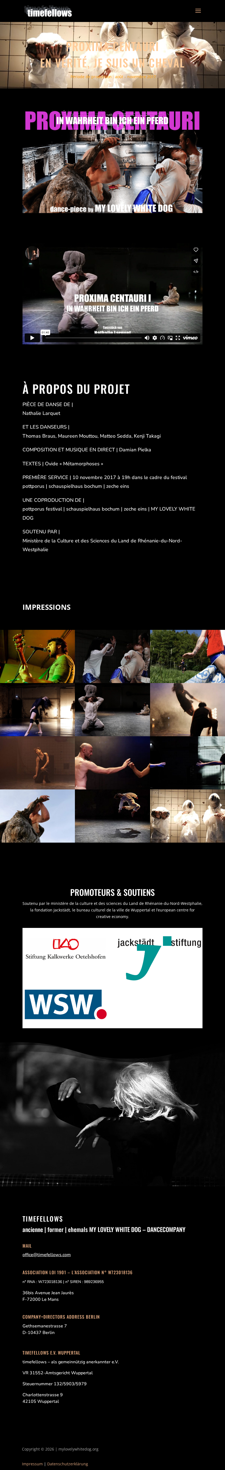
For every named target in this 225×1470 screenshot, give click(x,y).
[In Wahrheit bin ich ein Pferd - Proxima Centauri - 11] (112, 788)
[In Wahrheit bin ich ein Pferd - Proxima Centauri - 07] (112, 734)
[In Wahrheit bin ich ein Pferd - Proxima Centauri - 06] (37, 734)
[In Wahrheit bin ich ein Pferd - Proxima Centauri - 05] (187, 681)
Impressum (32, 1463)
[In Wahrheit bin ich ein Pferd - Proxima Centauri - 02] (37, 681)
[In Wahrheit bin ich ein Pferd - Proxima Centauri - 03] (187, 841)
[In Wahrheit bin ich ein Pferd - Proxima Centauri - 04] (112, 681)
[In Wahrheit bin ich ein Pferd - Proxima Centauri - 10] (37, 788)
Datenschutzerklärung (67, 1463)
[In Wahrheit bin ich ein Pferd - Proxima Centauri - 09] (187, 734)
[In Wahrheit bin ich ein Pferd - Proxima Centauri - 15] (112, 841)
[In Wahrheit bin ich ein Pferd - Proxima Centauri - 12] (187, 788)
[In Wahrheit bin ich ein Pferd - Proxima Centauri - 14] (37, 841)
